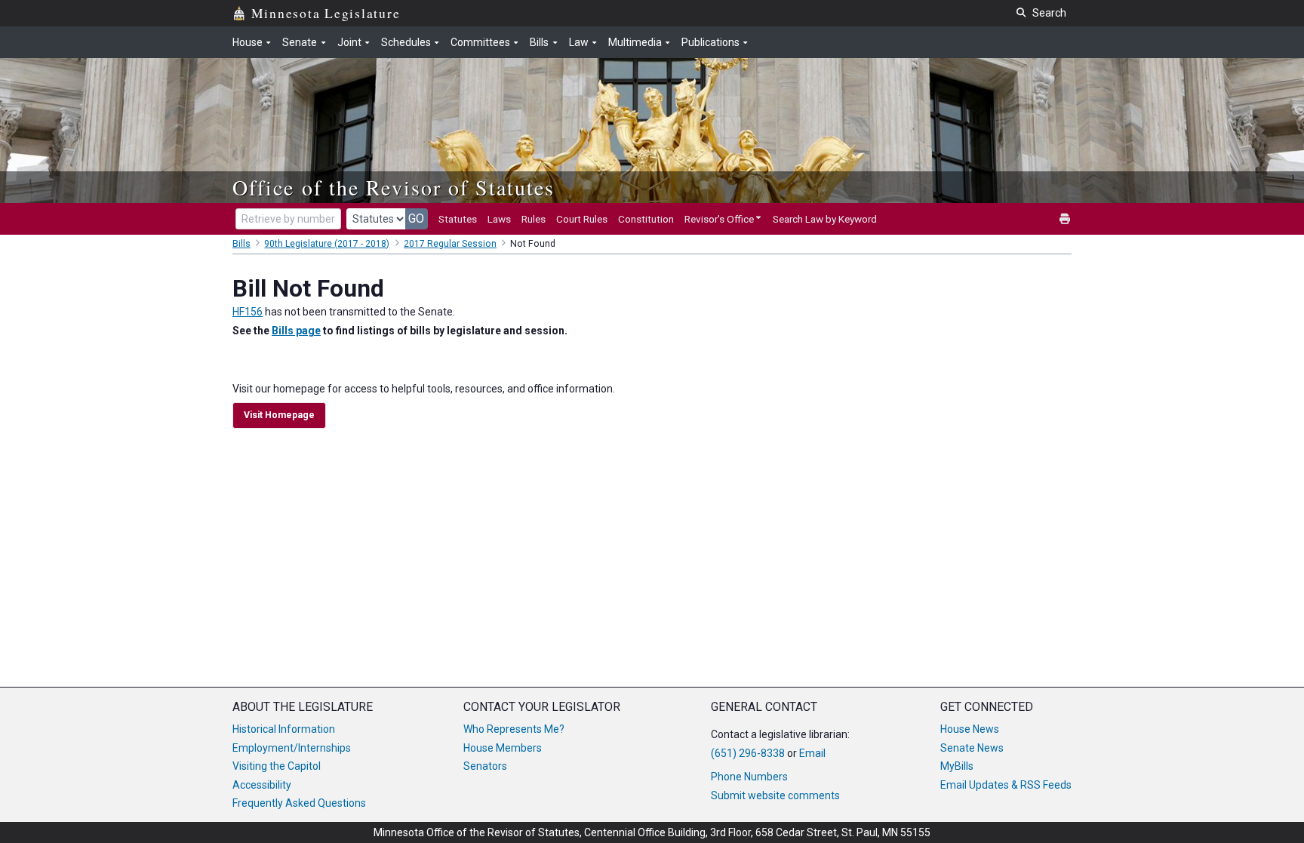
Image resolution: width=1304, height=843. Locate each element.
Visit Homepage (279, 415)
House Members (502, 748)
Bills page (296, 331)
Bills (241, 243)
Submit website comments (775, 795)
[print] (1065, 219)
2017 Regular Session (450, 243)
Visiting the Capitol (276, 766)
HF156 (247, 312)
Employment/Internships (291, 748)
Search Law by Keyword (825, 219)
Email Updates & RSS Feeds (1006, 785)
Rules (533, 219)
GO (416, 218)
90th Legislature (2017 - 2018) (326, 243)
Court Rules (581, 219)
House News (969, 729)
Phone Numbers (749, 777)
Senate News (972, 748)
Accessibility (261, 785)
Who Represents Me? (513, 729)
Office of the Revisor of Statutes (393, 187)
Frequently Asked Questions (299, 803)
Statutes (457, 219)
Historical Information (283, 729)
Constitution (646, 219)
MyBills (956, 766)
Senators (485, 766)
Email (812, 753)
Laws (499, 219)
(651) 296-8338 (748, 753)
